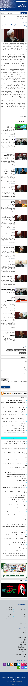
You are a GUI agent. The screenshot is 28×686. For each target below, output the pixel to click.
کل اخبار (10, 607)
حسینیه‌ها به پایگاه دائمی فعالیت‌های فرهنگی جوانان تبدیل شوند (13, 511)
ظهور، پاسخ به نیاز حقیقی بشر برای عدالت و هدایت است (15, 495)
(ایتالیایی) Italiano (22, 651)
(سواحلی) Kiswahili (22, 649)
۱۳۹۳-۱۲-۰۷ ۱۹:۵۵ (11, 244)
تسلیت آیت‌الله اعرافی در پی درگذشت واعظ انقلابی (16, 400)
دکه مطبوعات (22, 561)
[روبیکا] (4, 664)
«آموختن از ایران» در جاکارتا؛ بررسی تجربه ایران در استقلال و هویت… (13, 553)
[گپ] (22, 667)
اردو (25, 636)
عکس (25, 616)
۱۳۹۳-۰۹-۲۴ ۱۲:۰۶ (11, 136)
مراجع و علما (23, 609)
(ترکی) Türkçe (23, 642)
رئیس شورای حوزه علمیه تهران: (10, 261)
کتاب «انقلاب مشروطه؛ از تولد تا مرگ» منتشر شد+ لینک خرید (14, 443)
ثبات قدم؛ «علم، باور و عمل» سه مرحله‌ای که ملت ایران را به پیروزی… (13, 501)
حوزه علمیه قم (19, 16)
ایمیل (25, 367)
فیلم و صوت (9, 616)
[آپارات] (22, 664)
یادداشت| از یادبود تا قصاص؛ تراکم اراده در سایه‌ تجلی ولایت (14, 550)
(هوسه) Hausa (23, 653)
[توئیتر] (15, 664)
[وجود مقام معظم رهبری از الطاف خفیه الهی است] (14, 35)
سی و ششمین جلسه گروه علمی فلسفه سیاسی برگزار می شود (8, 299)
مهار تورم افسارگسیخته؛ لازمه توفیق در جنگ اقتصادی (16, 474)
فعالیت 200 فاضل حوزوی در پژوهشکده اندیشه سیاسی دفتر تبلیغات (9, 317)
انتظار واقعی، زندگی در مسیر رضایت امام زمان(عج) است (15, 482)
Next (3, 590)
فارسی (24, 631)
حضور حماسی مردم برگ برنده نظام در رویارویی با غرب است (8, 263)
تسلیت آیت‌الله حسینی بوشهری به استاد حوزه (17, 405)
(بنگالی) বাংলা (23, 641)
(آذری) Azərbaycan (22, 648)
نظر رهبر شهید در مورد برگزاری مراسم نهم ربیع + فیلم (16, 430)
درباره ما (10, 621)
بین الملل (10, 612)
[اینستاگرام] (25, 664)
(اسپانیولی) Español (21, 646)
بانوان (11, 614)
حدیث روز (24, 13)
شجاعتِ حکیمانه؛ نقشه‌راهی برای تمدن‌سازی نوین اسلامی (15, 472)
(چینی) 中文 (23, 656)
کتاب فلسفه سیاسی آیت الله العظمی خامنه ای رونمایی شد (8, 140)
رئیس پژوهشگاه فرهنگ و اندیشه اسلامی (8, 216)
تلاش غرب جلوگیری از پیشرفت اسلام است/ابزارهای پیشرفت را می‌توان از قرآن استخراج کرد (8, 219)
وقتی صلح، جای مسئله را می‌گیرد (21, 480)
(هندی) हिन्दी (23, 639)
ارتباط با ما (23, 621)
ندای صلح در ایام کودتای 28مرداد (21, 485)
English (24, 632)
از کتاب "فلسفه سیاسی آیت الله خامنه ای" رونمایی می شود (8, 126)
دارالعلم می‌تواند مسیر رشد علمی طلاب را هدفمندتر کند (15, 441)
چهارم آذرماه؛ (13, 297)
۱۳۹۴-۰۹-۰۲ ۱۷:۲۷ (11, 310)
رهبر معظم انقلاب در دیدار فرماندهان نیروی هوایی (9, 169)
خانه (25, 607)
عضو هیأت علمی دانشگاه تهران (10, 332)
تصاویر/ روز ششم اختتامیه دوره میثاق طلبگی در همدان (15, 425)
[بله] (8, 664)
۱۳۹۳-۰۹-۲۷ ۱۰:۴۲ (11, 294)
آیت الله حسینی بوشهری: (11, 154)
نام (26, 361)
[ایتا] (11, 664)
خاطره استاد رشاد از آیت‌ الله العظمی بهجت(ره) (9, 248)
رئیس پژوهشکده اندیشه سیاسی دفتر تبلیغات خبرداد (9, 314)
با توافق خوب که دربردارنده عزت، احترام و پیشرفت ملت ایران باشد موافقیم (9, 173)
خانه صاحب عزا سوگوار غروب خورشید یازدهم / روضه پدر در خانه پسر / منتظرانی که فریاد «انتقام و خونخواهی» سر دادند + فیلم (13, 403)
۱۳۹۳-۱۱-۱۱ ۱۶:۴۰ (11, 286)
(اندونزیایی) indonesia (21, 654)
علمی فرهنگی (23, 614)
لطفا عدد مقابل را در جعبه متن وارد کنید (17, 381)
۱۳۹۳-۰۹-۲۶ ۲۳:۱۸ (11, 165)
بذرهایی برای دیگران (23, 521)
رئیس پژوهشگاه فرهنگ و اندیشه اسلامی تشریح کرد (8, 277)
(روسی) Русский (22, 644)
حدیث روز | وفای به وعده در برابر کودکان (10, 13)
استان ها (24, 612)
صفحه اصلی (25, 16)
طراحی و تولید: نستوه (12, 684)
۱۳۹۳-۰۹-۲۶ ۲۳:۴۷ (11, 198)
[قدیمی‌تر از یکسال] (21, 127)
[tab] (14, 438)
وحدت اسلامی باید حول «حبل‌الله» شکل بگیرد (17, 467)
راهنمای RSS (23, 623)
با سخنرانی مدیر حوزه (11, 124)
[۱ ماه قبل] (14, 590)
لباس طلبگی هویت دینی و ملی (9, 278)
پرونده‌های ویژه (21, 580)
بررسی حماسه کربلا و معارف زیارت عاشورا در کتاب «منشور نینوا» (14, 446)
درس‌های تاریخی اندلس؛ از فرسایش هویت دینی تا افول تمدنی (16, 524)
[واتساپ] (18, 667)
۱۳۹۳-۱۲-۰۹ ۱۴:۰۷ (11, 258)
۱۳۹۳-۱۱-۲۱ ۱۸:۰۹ (11, 273)
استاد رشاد (9, 350)
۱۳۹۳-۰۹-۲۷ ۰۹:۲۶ (11, 329)
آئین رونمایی (22, 353)
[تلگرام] (18, 664)
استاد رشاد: (24, 22)
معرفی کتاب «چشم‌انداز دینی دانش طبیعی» (17, 499)
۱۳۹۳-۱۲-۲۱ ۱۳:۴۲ (11, 229)
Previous (24, 590)
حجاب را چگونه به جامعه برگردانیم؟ (19, 542)
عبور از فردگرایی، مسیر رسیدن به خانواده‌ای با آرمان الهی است (14, 544)
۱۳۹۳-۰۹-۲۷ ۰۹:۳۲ (11, 344)
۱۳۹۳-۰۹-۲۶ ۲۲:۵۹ (11, 151)
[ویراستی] (25, 667)
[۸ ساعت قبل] (14, 570)
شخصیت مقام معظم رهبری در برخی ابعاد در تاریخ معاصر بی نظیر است (8, 156)
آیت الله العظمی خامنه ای (19, 350)
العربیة (24, 634)
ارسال (5, 387)
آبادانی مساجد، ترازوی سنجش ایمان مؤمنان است (16, 497)
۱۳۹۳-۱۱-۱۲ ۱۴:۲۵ (11, 213)
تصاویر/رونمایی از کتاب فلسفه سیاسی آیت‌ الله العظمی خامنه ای (8, 290)
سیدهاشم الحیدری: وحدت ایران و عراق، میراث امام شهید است (14, 469)
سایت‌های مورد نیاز (22, 619)
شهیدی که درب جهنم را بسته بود (9, 249)
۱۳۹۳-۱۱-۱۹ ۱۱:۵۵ (11, 183)
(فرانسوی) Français (22, 637)
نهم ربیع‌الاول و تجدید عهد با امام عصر (18, 532)
